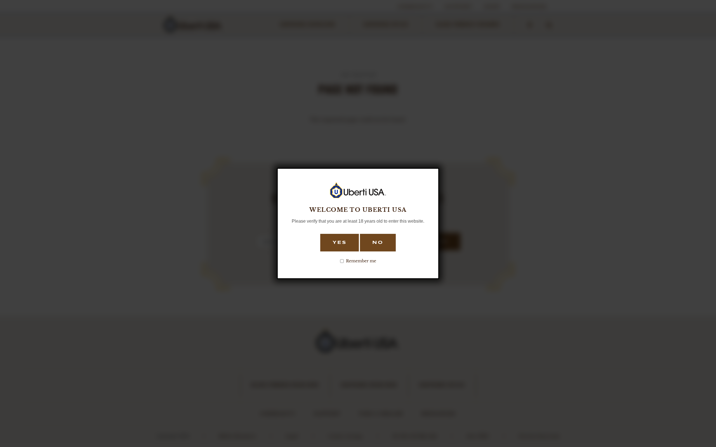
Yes (340, 243)
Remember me (361, 260)
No (377, 243)
